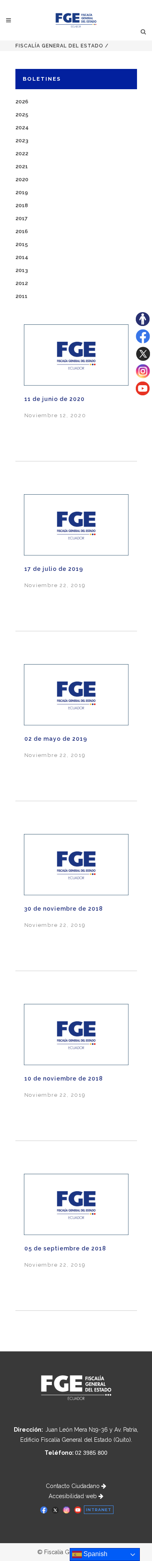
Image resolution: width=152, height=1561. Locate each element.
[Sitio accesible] (143, 324)
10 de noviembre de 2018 (63, 1078)
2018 (21, 205)
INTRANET (98, 1509)
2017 (21, 218)
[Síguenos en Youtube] (143, 393)
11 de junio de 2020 (54, 399)
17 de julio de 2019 (53, 569)
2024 (22, 127)
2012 (21, 283)
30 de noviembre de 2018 (63, 908)
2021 (21, 166)
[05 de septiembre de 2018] (76, 1204)
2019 (21, 192)
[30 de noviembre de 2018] (76, 864)
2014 (21, 257)
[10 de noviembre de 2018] (76, 1034)
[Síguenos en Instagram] (143, 376)
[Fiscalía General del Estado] (76, 20)
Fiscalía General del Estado (59, 46)
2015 (21, 244)
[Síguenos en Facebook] (143, 341)
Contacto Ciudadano (73, 1486)
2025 (21, 115)
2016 (21, 231)
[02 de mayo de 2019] (76, 694)
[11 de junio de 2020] (76, 354)
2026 (21, 102)
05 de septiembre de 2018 (65, 1248)
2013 (21, 270)
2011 (21, 296)
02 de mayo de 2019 (55, 738)
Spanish (94, 1553)
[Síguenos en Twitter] (143, 359)
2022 (21, 153)
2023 (21, 140)
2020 (21, 179)
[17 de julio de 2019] (76, 524)
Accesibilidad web (73, 1496)
